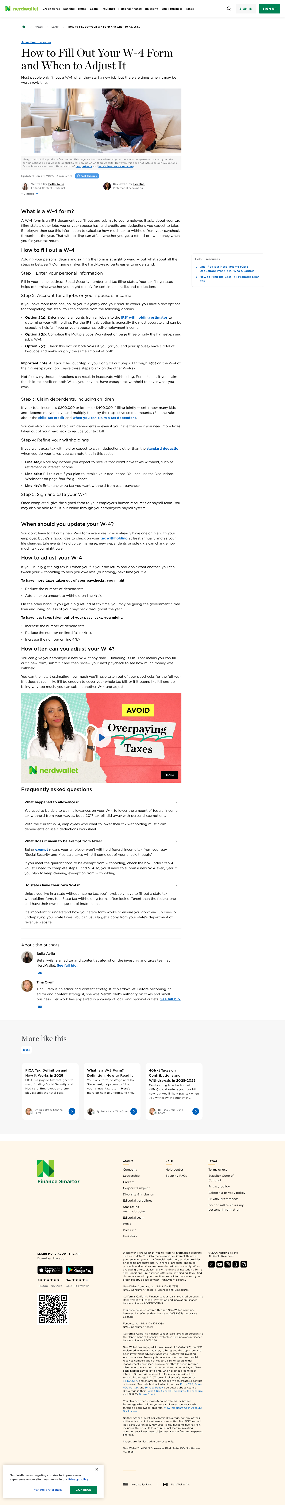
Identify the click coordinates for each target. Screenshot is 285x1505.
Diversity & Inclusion (138, 1194)
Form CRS (186, 1384)
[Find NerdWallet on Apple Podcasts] (235, 1266)
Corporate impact (136, 1188)
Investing (151, 8)
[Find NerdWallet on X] (211, 1266)
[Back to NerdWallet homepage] (24, 27)
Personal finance (130, 8)
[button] (30, 194)
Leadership (131, 1175)
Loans (94, 8)
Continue (83, 1489)
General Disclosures (173, 1390)
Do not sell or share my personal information (226, 1207)
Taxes (190, 8)
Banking (69, 8)
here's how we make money (116, 166)
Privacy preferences (223, 1199)
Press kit (129, 1230)
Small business (172, 8)
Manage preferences (48, 1489)
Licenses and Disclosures (173, 1289)
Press (127, 1223)
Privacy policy (219, 1186)
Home (82, 8)
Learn (55, 26)
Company (130, 1169)
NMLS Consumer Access (138, 1289)
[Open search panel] (229, 8)
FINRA (127, 1380)
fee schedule (195, 1390)
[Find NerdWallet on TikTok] (243, 1266)
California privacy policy (227, 1192)
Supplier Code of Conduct (221, 1178)
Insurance (108, 8)
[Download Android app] (79, 1271)
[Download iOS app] (50, 1271)
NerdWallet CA (180, 1484)
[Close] (96, 1469)
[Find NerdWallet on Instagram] (227, 1266)
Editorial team (134, 1217)
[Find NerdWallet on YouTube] (219, 1266)
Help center (174, 1169)
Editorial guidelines (138, 1200)
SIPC (135, 1380)
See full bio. (67, 965)
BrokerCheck (147, 1394)
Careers (129, 1182)
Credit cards (51, 8)
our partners (84, 166)
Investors (130, 1236)
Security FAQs (176, 1175)
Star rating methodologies (134, 1209)
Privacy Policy (154, 1387)
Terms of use (218, 1169)
